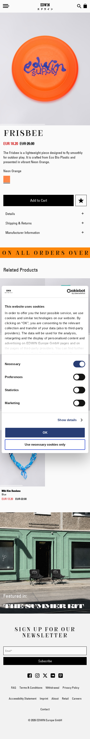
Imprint (44, 698)
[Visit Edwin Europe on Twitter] (45, 677)
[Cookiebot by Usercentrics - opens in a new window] (67, 291)
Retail (65, 698)
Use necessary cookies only (45, 444)
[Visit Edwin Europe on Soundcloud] (53, 677)
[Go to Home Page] (45, 6)
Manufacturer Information (22, 232)
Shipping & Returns (18, 223)
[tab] (45, 213)
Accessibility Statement (22, 698)
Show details (67, 420)
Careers (76, 698)
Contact (45, 709)
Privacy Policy (71, 688)
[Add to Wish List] (81, 200)
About (55, 698)
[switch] (79, 377)
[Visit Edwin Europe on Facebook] (29, 677)
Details (10, 214)
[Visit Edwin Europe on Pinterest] (60, 677)
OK (45, 432)
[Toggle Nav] (6, 6)
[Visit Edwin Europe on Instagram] (37, 677)
